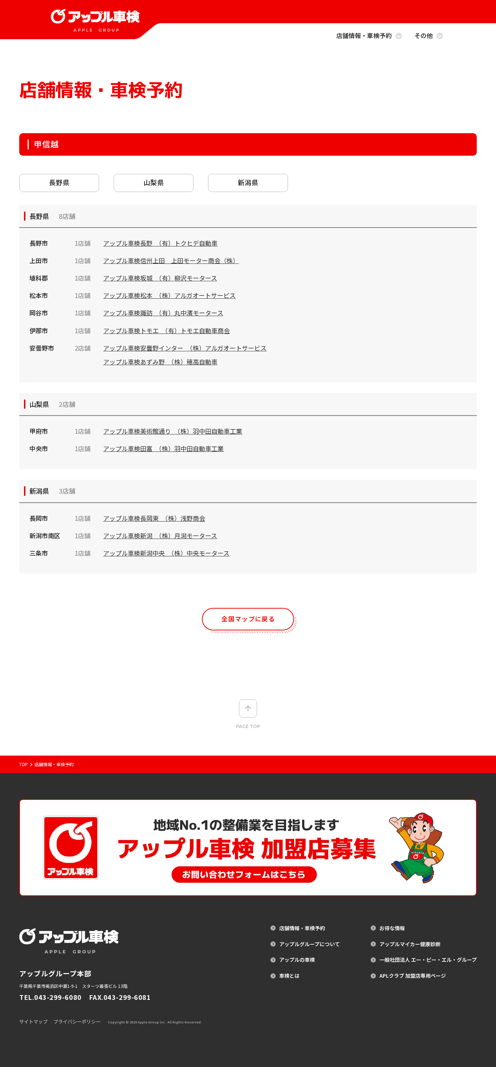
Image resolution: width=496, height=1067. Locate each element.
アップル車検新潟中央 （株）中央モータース (166, 552)
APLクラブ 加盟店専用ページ (412, 976)
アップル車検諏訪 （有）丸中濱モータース (163, 312)
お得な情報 (392, 928)
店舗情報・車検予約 (364, 36)
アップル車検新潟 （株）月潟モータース (160, 535)
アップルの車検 (297, 960)
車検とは (289, 976)
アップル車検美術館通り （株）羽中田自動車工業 (172, 431)
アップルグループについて (309, 944)
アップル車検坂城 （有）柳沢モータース (160, 277)
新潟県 (248, 182)
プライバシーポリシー (77, 1021)
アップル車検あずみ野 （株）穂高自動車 (160, 361)
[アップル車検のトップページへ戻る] (95, 27)
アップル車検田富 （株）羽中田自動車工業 (163, 448)
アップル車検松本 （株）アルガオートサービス (169, 295)
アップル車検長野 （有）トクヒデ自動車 (160, 243)
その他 (423, 36)
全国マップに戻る (248, 618)
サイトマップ (33, 1021)
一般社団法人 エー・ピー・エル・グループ (428, 960)
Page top (248, 726)
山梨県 (153, 182)
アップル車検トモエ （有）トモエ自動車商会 (166, 330)
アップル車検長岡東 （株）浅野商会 (154, 518)
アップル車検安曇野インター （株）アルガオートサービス (185, 347)
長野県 (59, 182)
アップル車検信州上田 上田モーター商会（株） (171, 260)
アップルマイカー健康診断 (409, 944)
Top (23, 764)
